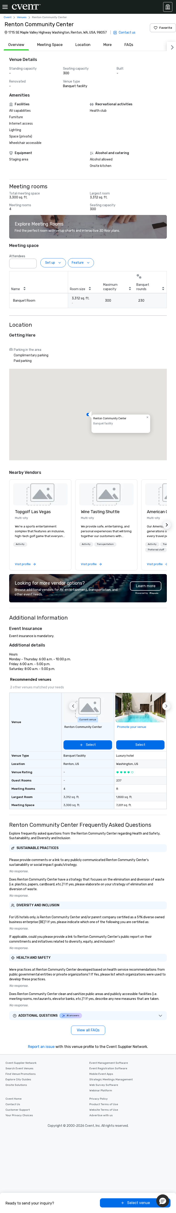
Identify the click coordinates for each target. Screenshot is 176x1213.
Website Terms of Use (103, 1109)
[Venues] (167, 7)
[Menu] (5, 7)
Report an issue (41, 1046)
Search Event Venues (19, 1068)
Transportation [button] (105, 544)
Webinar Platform (100, 1090)
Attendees (17, 256)
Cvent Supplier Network (21, 1062)
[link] (40, 494)
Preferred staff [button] (156, 549)
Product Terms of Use (103, 1104)
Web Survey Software (103, 1085)
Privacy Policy (98, 1098)
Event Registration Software (108, 1068)
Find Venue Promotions (21, 1074)
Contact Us (13, 1104)
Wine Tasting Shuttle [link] (100, 511)
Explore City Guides (18, 1079)
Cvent (7, 17)
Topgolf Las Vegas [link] (33, 511)
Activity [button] (20, 544)
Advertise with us (101, 1115)
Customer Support (18, 1109)
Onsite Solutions (16, 1085)
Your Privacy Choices (19, 1115)
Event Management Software (108, 1062)
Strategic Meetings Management (111, 1079)
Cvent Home (14, 1098)
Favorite (165, 27)
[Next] (171, 46)
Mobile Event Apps (101, 1074)
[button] (32, 262)
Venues (22, 17)
